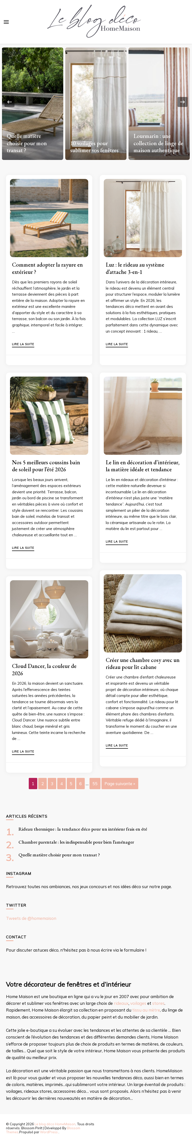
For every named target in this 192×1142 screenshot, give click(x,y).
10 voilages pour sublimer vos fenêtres (94, 146)
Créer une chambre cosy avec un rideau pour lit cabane (143, 663)
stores (158, 1003)
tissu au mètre (146, 1010)
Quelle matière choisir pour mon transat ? (27, 143)
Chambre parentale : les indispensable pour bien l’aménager (76, 842)
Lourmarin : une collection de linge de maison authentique (158, 143)
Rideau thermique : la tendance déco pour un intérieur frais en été (82, 829)
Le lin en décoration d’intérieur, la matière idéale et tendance (143, 466)
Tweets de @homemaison (31, 918)
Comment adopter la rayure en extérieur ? (47, 268)
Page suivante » (119, 783)
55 (95, 783)
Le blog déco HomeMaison (55, 1124)
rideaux (121, 1003)
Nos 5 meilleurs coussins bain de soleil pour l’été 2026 (46, 466)
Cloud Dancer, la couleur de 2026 (44, 669)
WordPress (49, 1132)
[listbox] (96, 102)
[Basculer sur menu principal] (6, 22)
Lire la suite (23, 344)
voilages (138, 1003)
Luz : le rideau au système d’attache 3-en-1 (135, 268)
